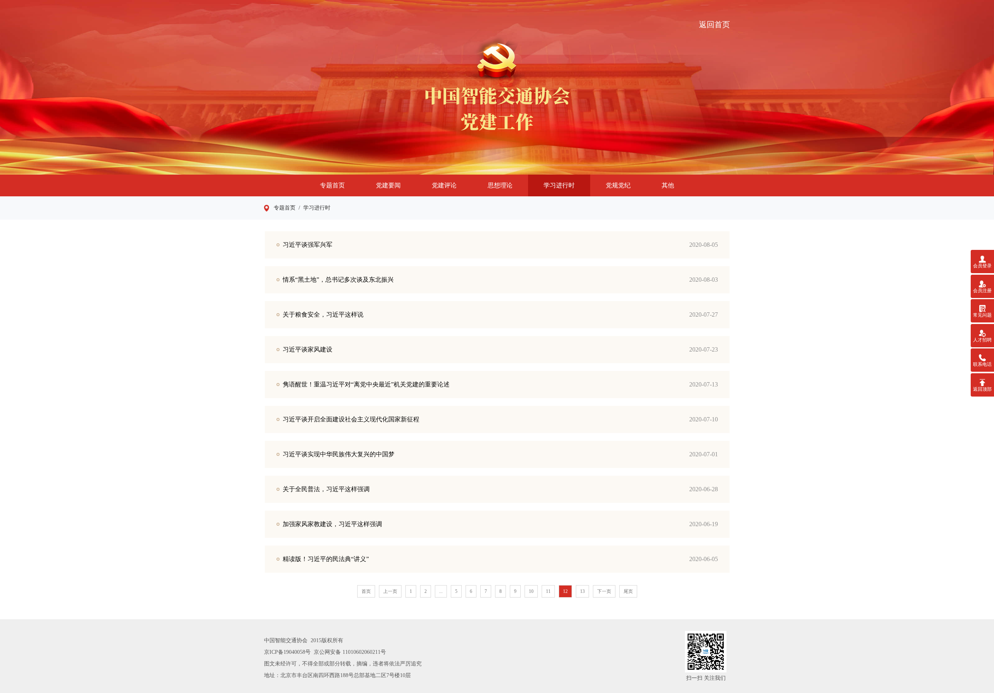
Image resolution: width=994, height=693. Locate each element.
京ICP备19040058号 (287, 652)
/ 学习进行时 (312, 208)
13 (582, 591)
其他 (668, 185)
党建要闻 (388, 185)
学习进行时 (559, 185)
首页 (366, 591)
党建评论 (444, 185)
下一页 (604, 591)
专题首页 (332, 185)
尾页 (628, 591)
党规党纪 (618, 185)
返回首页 (714, 24)
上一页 (390, 591)
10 (531, 591)
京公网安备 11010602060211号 (350, 652)
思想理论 (500, 185)
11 (548, 591)
